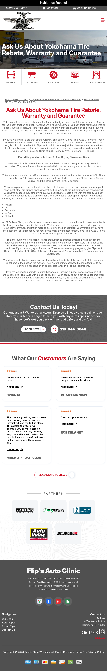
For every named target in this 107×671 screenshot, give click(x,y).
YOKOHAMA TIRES (25, 102)
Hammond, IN (15, 386)
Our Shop (7, 619)
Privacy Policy (96, 652)
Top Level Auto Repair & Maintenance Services (55, 99)
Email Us (100, 637)
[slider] (12, 371)
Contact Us (8, 629)
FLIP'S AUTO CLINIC (16, 99)
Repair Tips (8, 626)
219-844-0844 (15, 142)
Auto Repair (9, 622)
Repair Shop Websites (37, 652)
